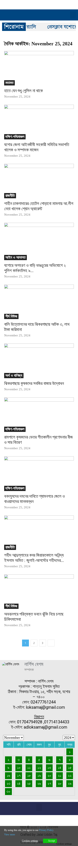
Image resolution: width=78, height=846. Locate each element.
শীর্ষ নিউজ (11, 316)
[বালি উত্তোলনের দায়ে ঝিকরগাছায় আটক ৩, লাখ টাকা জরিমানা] (39, 302)
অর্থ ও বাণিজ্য (13, 375)
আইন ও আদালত (15, 257)
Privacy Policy (46, 830)
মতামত (9, 83)
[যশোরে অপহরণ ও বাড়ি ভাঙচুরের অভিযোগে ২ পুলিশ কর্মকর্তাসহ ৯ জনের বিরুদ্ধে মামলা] (39, 241)
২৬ (39, 783)
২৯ (70, 783)
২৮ (59, 783)
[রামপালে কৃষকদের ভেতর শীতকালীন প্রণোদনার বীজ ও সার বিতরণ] (39, 414)
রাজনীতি (10, 195)
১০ (19, 768)
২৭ (49, 783)
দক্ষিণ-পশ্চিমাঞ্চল (14, 137)
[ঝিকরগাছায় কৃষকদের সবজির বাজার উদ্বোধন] (39, 360)
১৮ (29, 775)
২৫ (29, 783)
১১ (29, 768)
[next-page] (51, 643)
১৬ (8, 775)
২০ (49, 775)
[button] (73, 14)
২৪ (19, 783)
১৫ (70, 768)
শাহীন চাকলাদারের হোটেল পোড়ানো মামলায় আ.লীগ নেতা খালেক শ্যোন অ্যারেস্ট (38, 206)
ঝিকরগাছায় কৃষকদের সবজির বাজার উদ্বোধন (34, 383)
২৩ (8, 783)
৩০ (8, 791)
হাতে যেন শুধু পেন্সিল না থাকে (23, 90)
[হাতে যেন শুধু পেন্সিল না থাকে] (39, 68)
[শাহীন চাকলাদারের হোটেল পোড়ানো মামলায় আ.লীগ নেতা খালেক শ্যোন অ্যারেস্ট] (39, 181)
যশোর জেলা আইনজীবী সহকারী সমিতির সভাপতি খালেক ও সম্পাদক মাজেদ (36, 147)
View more (9, 834)
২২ (70, 775)
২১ (59, 775)
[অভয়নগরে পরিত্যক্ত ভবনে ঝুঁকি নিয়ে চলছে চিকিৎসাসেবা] (39, 591)
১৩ (49, 768)
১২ (39, 768)
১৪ (59, 768)
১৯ (39, 775)
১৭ (19, 775)
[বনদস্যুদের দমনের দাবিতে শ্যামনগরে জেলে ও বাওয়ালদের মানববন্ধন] (39, 473)
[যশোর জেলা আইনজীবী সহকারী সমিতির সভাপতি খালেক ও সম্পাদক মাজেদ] (39, 122)
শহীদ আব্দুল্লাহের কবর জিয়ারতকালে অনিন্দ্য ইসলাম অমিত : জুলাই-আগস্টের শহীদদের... (34, 558)
